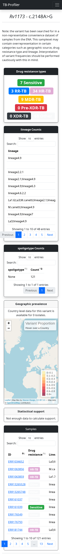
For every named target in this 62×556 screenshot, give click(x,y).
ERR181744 (15, 530)
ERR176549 (15, 514)
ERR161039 (15, 507)
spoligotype (16, 270)
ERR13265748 (16, 492)
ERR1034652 (16, 461)
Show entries (31, 138)
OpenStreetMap (13, 402)
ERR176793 (15, 522)
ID (9, 454)
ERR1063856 (16, 469)
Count (35, 270)
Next (50, 235)
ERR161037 (15, 499)
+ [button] (9, 323)
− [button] (9, 328)
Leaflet (8, 400)
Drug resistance (35, 452)
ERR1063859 (16, 477)
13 (41, 544)
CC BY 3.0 (40, 400)
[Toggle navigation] (57, 4)
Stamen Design (29, 400)
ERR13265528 (16, 484)
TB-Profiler (11, 4)
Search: (11, 144)
